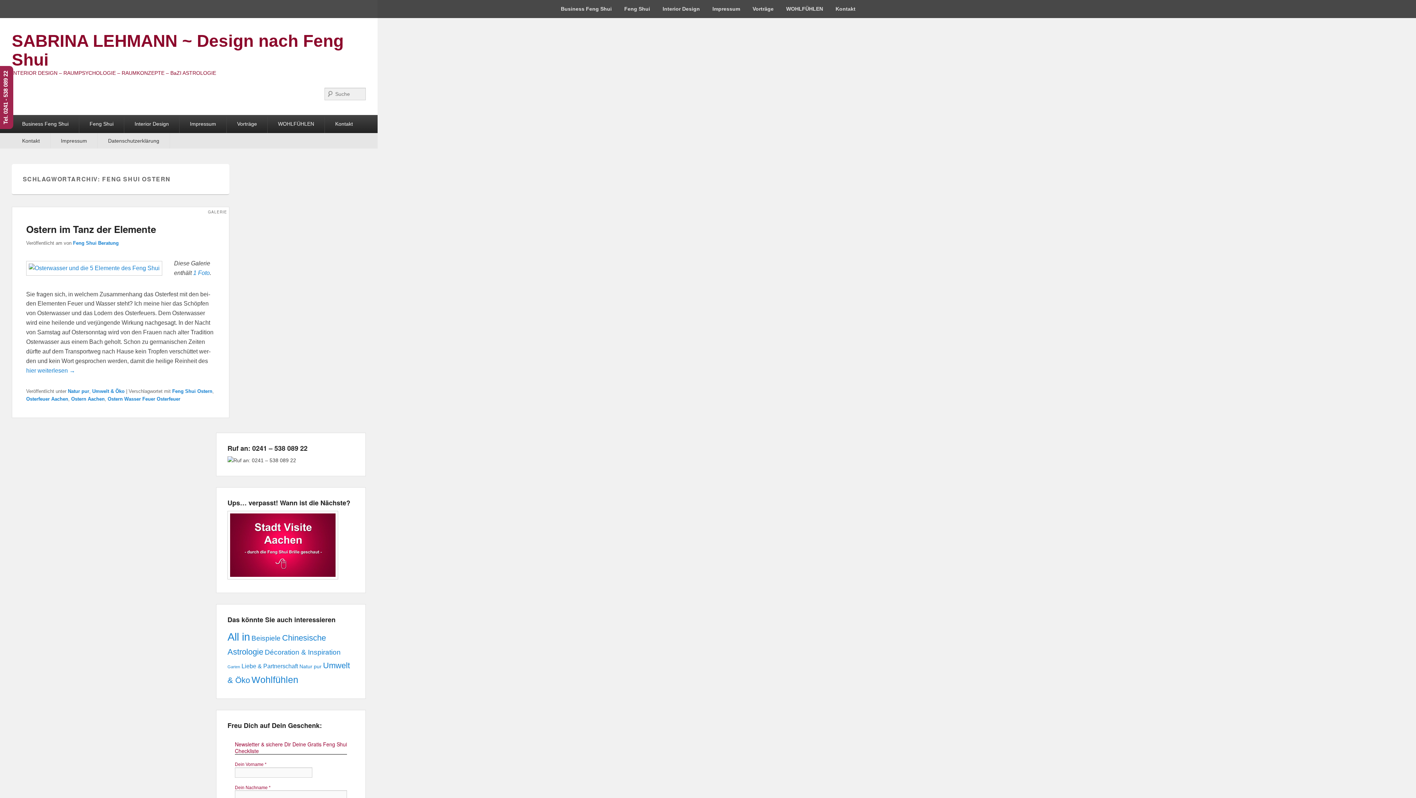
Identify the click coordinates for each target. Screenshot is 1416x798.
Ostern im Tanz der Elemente (91, 229)
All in (239, 637)
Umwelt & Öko (108, 391)
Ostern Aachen (88, 399)
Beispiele (266, 638)
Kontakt (846, 9)
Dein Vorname (251, 764)
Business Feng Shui (586, 9)
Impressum (726, 9)
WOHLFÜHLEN (804, 9)
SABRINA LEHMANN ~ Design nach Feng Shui (178, 50)
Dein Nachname (253, 787)
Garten (234, 667)
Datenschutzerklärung (133, 141)
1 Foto (201, 273)
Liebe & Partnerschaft (270, 666)
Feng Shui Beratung (96, 243)
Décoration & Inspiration (303, 652)
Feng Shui (637, 9)
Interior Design (681, 9)
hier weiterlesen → (50, 370)
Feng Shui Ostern (192, 391)
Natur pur (78, 391)
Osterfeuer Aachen (47, 399)
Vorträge (763, 9)
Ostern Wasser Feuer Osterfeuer (144, 399)
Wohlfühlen (274, 680)
